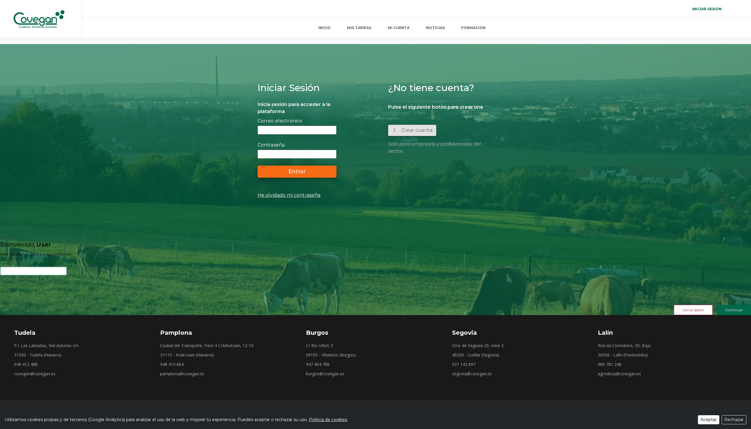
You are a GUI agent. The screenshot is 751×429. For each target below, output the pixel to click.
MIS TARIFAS (359, 28)
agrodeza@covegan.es (619, 373)
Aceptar (709, 419)
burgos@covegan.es (325, 373)
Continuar (734, 310)
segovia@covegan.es (472, 373)
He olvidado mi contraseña (289, 195)
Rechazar (734, 419)
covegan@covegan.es (34, 373)
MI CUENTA (399, 28)
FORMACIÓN (473, 28)
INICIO (324, 28)
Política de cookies (328, 419)
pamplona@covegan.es (182, 373)
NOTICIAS (435, 28)
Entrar (297, 171)
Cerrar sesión (693, 310)
